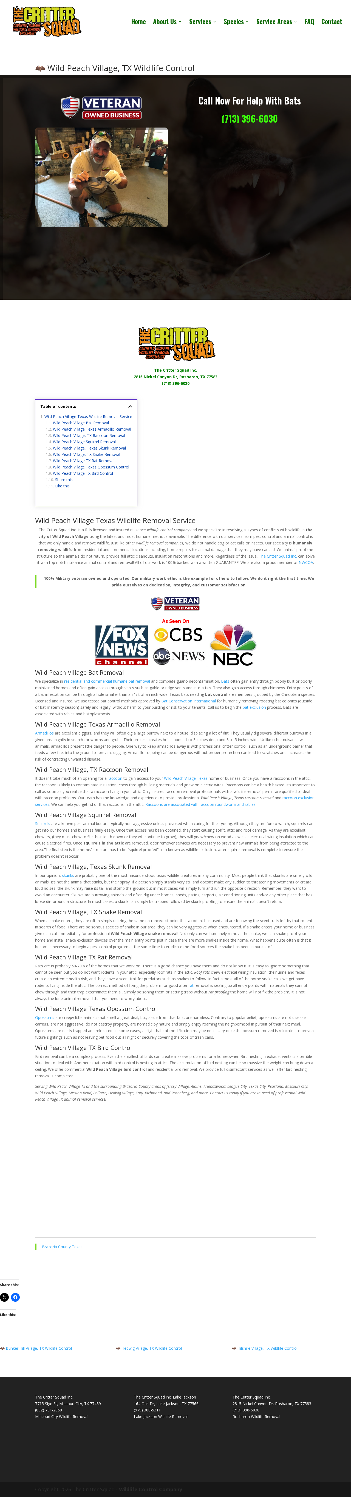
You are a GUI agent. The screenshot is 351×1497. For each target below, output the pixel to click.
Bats (225, 681)
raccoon (115, 778)
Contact (331, 22)
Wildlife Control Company (150, 1489)
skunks (68, 875)
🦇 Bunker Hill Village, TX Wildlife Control (36, 1348)
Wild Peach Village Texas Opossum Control (91, 467)
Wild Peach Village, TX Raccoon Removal (89, 435)
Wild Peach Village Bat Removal (81, 422)
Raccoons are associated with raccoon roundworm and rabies (200, 804)
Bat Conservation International (188, 701)
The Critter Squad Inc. (175, 370)
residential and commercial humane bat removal (107, 681)
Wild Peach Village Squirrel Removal (84, 441)
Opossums (44, 1017)
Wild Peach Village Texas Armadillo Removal (92, 429)
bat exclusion (254, 707)
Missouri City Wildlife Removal (61, 1416)
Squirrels (42, 823)
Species (234, 22)
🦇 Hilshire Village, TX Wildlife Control (265, 1348)
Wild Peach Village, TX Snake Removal (86, 454)
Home (138, 22)
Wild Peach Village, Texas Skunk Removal (89, 448)
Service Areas (274, 22)
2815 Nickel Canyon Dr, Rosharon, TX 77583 (175, 376)
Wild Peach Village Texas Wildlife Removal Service (88, 416)
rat (191, 985)
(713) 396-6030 (250, 118)
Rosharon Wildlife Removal (256, 1416)
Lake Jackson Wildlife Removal (161, 1416)
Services (200, 22)
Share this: (64, 479)
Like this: (62, 485)
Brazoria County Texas (62, 1246)
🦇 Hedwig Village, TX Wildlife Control (149, 1348)
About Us (165, 22)
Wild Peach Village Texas (186, 778)
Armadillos (44, 733)
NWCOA (306, 562)
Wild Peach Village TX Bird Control (83, 473)
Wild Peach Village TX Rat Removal (83, 460)
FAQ (309, 22)
